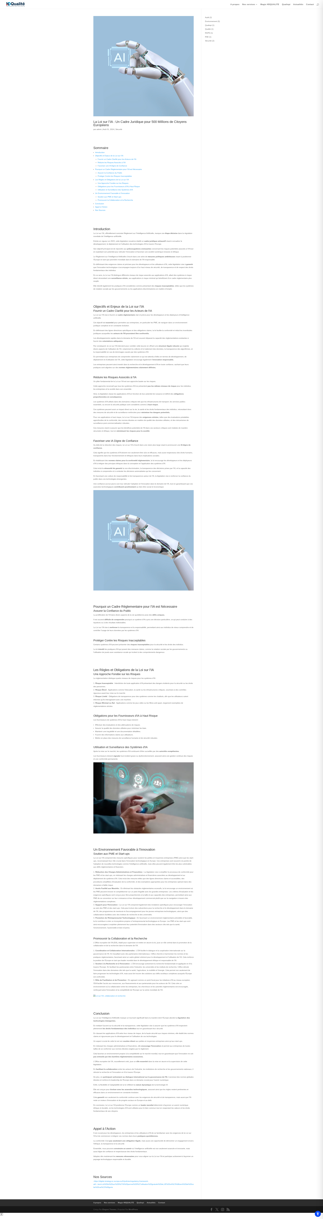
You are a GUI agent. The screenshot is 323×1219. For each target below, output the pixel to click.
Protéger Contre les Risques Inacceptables (115, 176)
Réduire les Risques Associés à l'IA (112, 162)
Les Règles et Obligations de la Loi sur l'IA (112, 180)
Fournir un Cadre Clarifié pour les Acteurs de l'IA (117, 159)
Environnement (211, 21)
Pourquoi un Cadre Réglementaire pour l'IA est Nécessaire (118, 169)
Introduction (100, 152)
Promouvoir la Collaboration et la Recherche (115, 200)
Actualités (298, 4)
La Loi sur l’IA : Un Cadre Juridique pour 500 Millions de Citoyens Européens (140, 123)
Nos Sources (100, 210)
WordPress (133, 1209)
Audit (207, 17)
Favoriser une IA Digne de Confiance (112, 166)
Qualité (208, 29)
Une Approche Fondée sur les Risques (113, 183)
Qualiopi (286, 4)
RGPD (207, 33)
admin (99, 129)
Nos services (248, 4)
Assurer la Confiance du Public (110, 173)
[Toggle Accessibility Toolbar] (318, 1214)
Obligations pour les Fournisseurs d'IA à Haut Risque (119, 186)
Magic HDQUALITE (269, 4)
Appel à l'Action (101, 207)
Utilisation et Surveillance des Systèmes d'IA (115, 190)
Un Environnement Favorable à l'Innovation (112, 193)
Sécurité (119, 129)
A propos (234, 4)
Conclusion (99, 204)
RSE (207, 37)
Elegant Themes (109, 1209)
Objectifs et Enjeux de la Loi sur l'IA (109, 156)
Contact (310, 4)
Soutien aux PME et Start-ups (109, 197)
